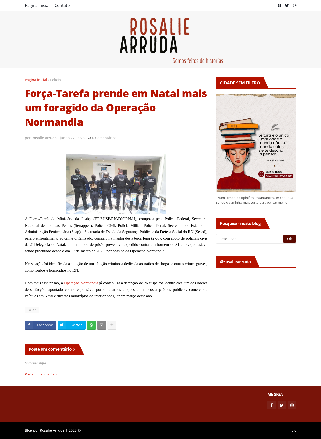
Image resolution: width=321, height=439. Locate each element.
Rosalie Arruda (52, 430)
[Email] (101, 325)
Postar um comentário (41, 374)
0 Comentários (104, 137)
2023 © (75, 430)
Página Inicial (37, 5)
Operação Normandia (81, 283)
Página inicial (36, 79)
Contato (62, 5)
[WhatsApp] (91, 325)
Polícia (55, 79)
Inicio (291, 430)
